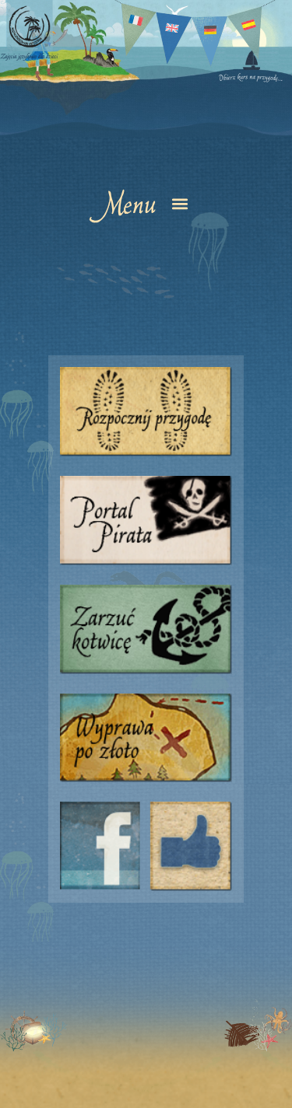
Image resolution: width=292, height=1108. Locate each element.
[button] (146, 203)
